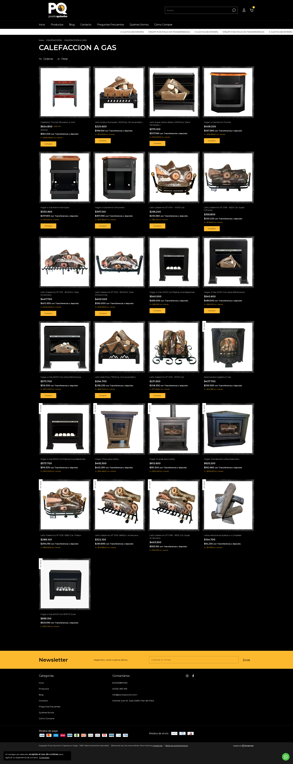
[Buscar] (234, 10)
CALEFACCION (54, 40)
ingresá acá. (158, 745)
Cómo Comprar (163, 24)
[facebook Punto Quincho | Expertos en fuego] (193, 676)
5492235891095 (119, 682)
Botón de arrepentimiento (176, 745)
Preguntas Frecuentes (110, 24)
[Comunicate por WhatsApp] (286, 757)
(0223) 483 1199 (119, 688)
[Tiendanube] (243, 746)
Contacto (85, 24)
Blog (72, 24)
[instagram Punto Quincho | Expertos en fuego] (187, 676)
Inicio (42, 24)
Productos (57, 24)
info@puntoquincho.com (124, 694)
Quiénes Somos (139, 24)
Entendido (44, 757)
